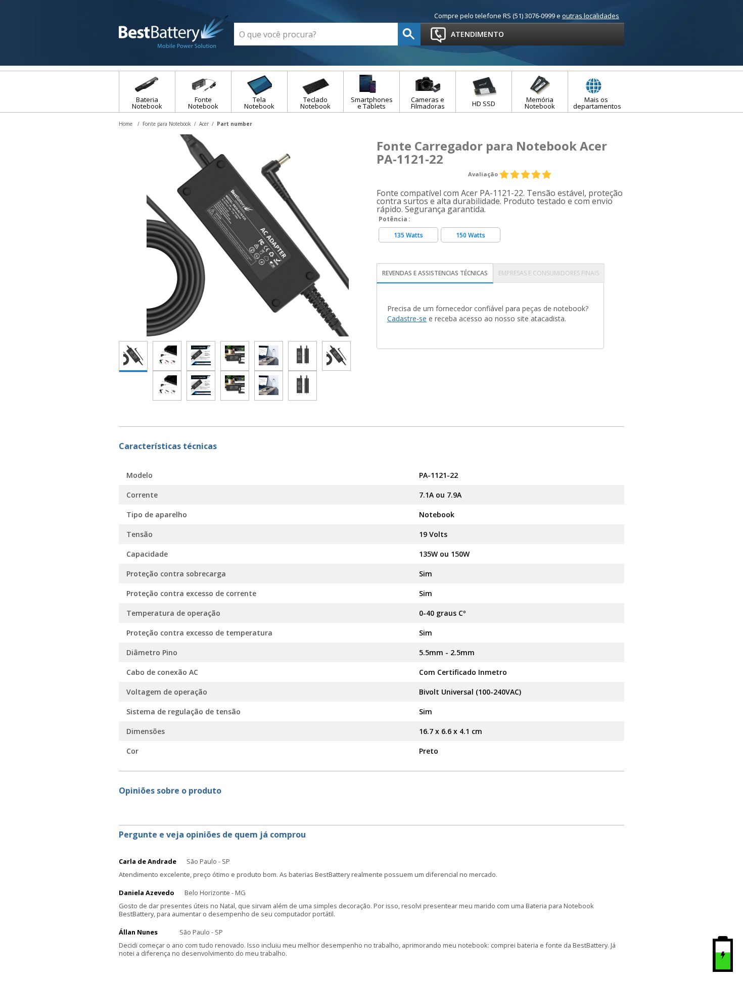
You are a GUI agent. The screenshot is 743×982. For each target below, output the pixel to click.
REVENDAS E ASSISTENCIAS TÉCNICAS (435, 273)
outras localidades (590, 15)
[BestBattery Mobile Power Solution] (174, 32)
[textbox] (316, 34)
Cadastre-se (407, 318)
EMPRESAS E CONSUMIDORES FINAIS (548, 273)
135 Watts (408, 235)
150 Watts (470, 235)
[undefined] (248, 235)
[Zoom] (133, 356)
